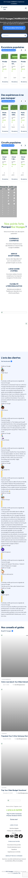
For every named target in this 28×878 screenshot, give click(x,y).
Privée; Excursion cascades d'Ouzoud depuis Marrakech (23, 63)
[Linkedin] (16, 836)
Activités (4, 787)
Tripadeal (4, 733)
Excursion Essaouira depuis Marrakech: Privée (14, 63)
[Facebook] (21, 836)
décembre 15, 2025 (8, 793)
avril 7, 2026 (6, 684)
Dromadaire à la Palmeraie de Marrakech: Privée (4, 114)
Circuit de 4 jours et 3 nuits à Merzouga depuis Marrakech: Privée (4, 158)
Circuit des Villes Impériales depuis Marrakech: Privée (23, 158)
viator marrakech (6, 679)
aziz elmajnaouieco (20, 684)
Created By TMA (16, 873)
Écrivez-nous (13, 819)
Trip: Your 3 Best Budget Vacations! (13, 790)
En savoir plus (6, 81)
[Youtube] (7, 836)
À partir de (4, 67)
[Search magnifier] (25, 35)
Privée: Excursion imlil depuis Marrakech (4, 63)
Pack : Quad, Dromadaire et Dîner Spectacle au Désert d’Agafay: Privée (23, 114)
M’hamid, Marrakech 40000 (14, 815)
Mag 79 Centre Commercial (14, 813)
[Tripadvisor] (12, 836)
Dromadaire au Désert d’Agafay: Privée (14, 114)
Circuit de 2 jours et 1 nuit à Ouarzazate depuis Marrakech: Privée (14, 158)
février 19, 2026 (7, 739)
